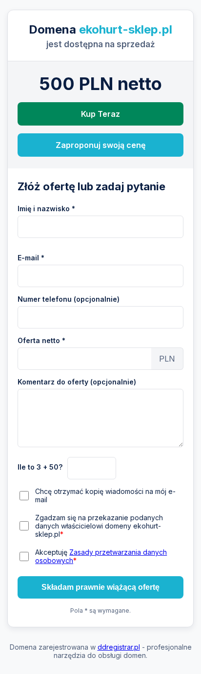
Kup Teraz (100, 114)
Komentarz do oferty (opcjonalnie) (77, 382)
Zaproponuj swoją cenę (100, 145)
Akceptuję (101, 556)
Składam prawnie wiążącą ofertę (100, 587)
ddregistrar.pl (119, 647)
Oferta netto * (41, 340)
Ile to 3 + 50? (40, 467)
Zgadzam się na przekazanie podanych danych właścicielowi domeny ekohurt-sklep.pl (99, 525)
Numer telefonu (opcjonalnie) (69, 299)
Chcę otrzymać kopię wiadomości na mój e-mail (105, 495)
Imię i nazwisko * (46, 208)
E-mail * (31, 258)
